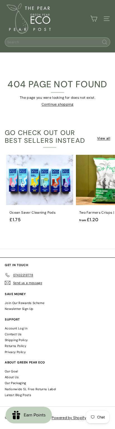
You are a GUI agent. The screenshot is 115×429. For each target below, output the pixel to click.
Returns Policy (15, 346)
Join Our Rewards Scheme (24, 303)
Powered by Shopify (69, 417)
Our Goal (11, 371)
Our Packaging (15, 383)
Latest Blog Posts (18, 395)
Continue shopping (57, 104)
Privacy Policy (15, 352)
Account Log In (16, 328)
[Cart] (93, 19)
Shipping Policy (16, 340)
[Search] (104, 42)
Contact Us (13, 334)
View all (103, 138)
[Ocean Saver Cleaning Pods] (39, 190)
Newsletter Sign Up (19, 309)
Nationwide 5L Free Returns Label (30, 389)
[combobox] (57, 42)
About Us (12, 377)
